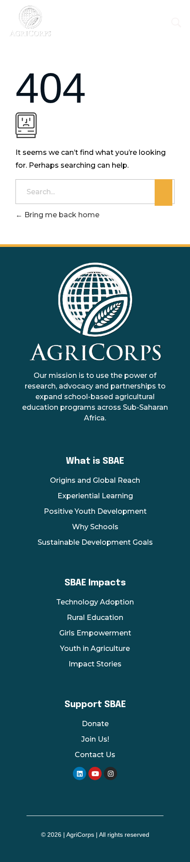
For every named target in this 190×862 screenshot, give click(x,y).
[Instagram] (110, 773)
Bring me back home (61, 215)
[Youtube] (95, 773)
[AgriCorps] (68, 20)
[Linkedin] (79, 773)
